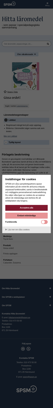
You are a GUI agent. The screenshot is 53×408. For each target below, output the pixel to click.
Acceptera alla (26, 208)
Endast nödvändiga (26, 215)
